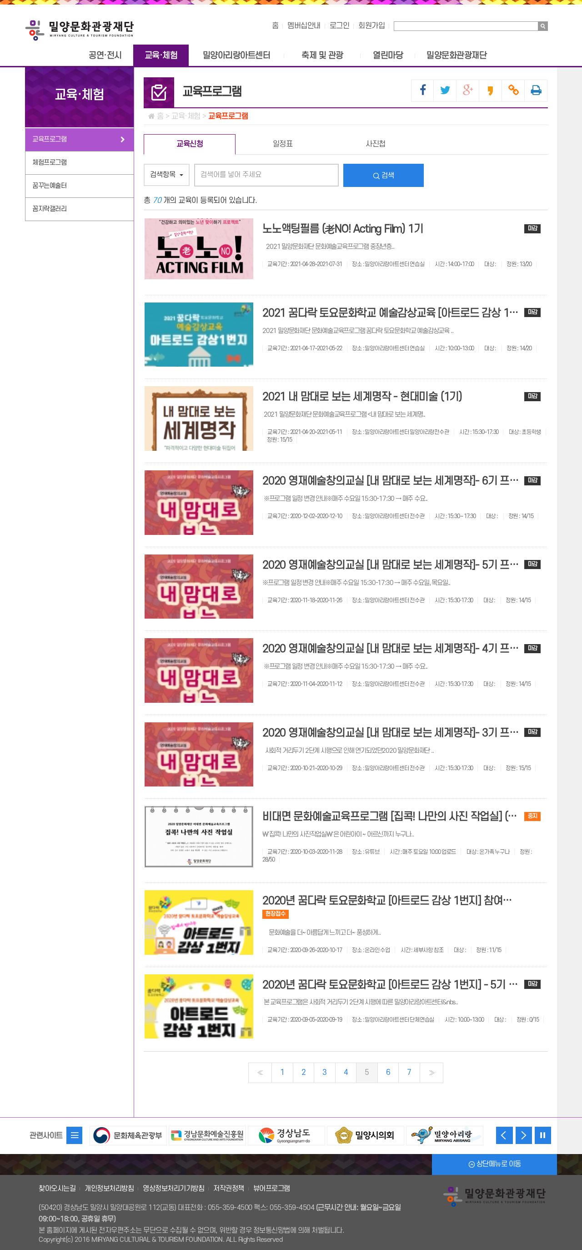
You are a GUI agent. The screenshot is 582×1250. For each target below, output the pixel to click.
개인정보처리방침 (109, 1188)
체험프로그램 (49, 162)
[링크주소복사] (513, 90)
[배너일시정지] (543, 1135)
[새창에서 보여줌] (536, 90)
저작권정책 (228, 1188)
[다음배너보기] (524, 1135)
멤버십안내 (304, 26)
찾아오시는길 (57, 1188)
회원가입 (371, 26)
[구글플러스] (468, 90)
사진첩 (376, 144)
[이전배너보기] (504, 1135)
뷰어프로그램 (271, 1188)
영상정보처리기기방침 (173, 1188)
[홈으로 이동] (79, 27)
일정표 (283, 144)
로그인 (340, 26)
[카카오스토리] (490, 90)
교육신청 (189, 144)
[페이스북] (422, 90)
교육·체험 (79, 95)
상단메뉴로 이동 (498, 1164)
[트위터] (445, 90)
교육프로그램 (49, 139)
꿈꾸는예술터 (49, 186)
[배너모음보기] (74, 1135)
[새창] (128, 1131)
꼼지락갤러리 (49, 209)
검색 (387, 175)
